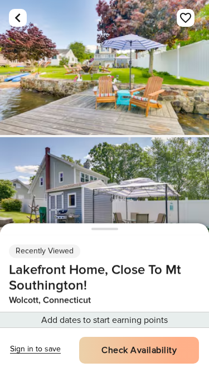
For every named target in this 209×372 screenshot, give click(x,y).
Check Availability (139, 350)
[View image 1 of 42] (104, 67)
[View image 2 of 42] (104, 204)
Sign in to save (35, 349)
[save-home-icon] (186, 18)
